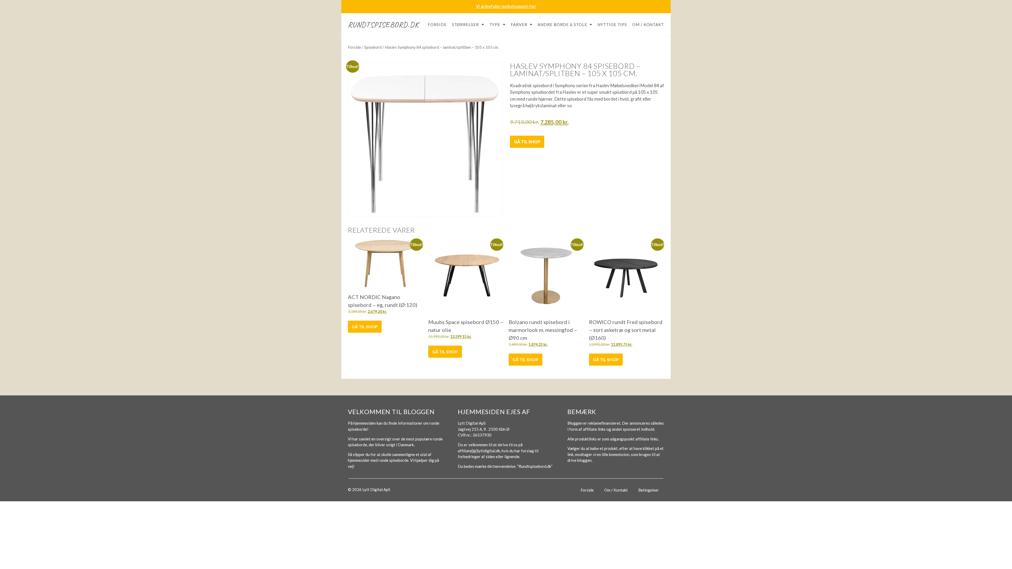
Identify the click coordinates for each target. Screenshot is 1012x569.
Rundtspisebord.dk (383, 24)
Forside (437, 24)
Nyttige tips (612, 24)
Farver (519, 24)
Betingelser (648, 490)
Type (494, 24)
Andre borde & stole (562, 24)
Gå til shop (527, 141)
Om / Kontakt (648, 24)
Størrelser (465, 24)
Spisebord (373, 47)
